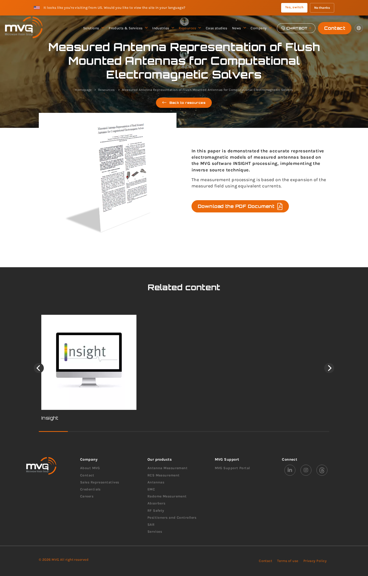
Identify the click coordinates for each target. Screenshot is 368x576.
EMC (151, 489)
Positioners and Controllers (172, 517)
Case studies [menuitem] (216, 28)
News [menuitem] (236, 28)
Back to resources (188, 103)
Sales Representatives (99, 482)
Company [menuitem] (259, 28)
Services (154, 531)
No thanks (322, 8)
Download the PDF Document (236, 206)
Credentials (90, 489)
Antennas (155, 482)
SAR (150, 524)
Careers (86, 496)
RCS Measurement (163, 475)
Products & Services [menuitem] (126, 28)
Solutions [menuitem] (91, 28)
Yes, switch (294, 7)
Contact (334, 28)
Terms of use (287, 561)
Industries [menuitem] (160, 28)
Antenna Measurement (167, 468)
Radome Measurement (167, 496)
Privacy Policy (315, 561)
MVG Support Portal (232, 468)
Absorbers (156, 503)
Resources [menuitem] (187, 28)
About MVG (90, 468)
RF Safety (155, 510)
